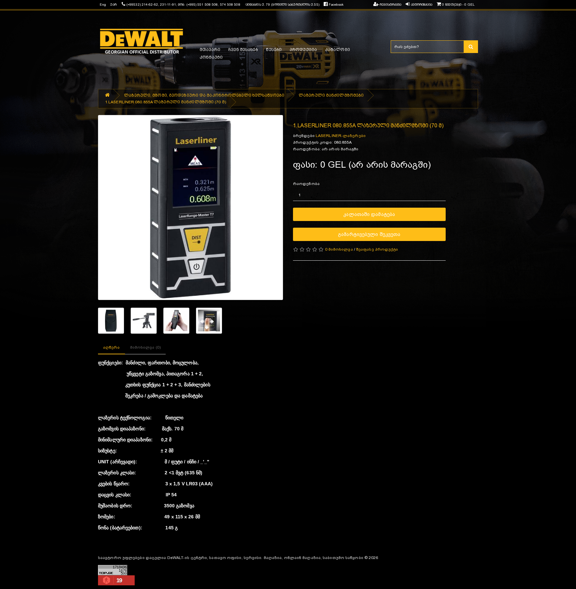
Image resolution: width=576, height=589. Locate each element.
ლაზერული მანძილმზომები (331, 95)
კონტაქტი (211, 57)
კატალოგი (337, 49)
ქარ (113, 4)
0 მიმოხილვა (339, 249)
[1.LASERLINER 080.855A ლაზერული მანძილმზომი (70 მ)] (190, 207)
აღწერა (111, 347)
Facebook (335, 4)
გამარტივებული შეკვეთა (369, 234)
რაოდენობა (306, 183)
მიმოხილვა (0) (145, 347)
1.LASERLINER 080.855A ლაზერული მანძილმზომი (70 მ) (165, 102)
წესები (274, 49)
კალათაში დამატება (369, 214)
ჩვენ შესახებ (243, 49)
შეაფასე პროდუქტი (377, 249)
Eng (103, 4)
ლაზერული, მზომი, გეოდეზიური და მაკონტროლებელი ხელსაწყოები (204, 95)
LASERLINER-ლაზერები (341, 135)
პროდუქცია (303, 49)
